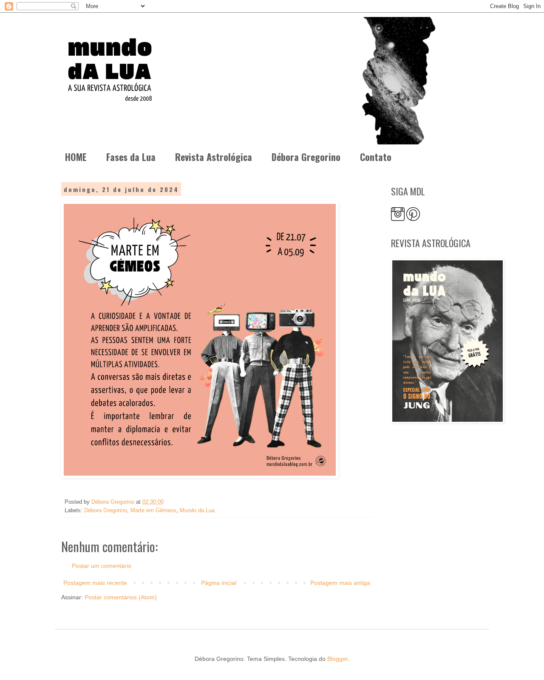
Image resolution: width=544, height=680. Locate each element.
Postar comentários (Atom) (121, 597)
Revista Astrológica (213, 157)
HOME (76, 157)
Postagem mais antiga (340, 582)
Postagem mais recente (95, 582)
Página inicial (218, 582)
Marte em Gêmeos (153, 511)
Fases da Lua (131, 157)
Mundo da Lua (197, 511)
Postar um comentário (101, 565)
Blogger (337, 658)
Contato (375, 157)
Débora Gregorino (306, 157)
